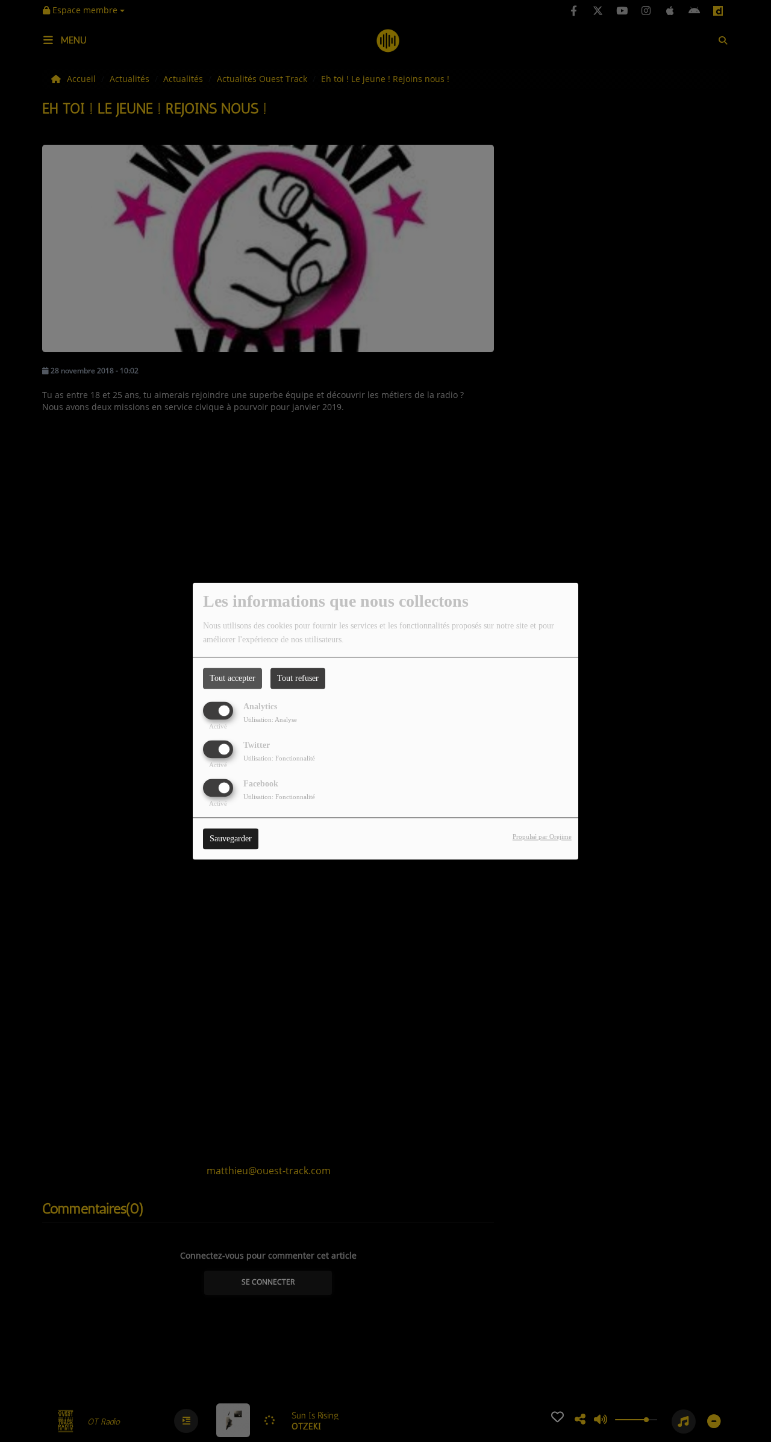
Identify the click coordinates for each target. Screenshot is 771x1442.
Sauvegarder (231, 838)
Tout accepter (232, 678)
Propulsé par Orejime (542, 836)
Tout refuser (298, 678)
